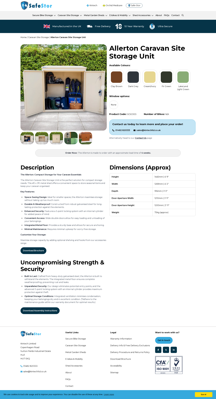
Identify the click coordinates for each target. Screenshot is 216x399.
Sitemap (114, 372)
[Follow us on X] (166, 350)
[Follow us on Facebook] (158, 350)
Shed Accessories (73, 366)
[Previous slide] (24, 87)
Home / (24, 37)
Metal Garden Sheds (75, 352)
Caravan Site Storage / (39, 37)
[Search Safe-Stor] (183, 15)
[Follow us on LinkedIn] (174, 350)
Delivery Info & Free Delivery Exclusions (130, 345)
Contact (69, 386)
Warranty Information (121, 339)
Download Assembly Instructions (40, 310)
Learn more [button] (109, 394)
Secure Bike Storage (75, 339)
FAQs (67, 379)
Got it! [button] (203, 394)
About (68, 372)
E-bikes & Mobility (74, 359)
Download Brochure (33, 250)
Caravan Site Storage (75, 345)
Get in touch (164, 340)
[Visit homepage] (36, 5)
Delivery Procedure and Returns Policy (130, 352)
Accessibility (116, 366)
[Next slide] (103, 87)
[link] (27, 138)
